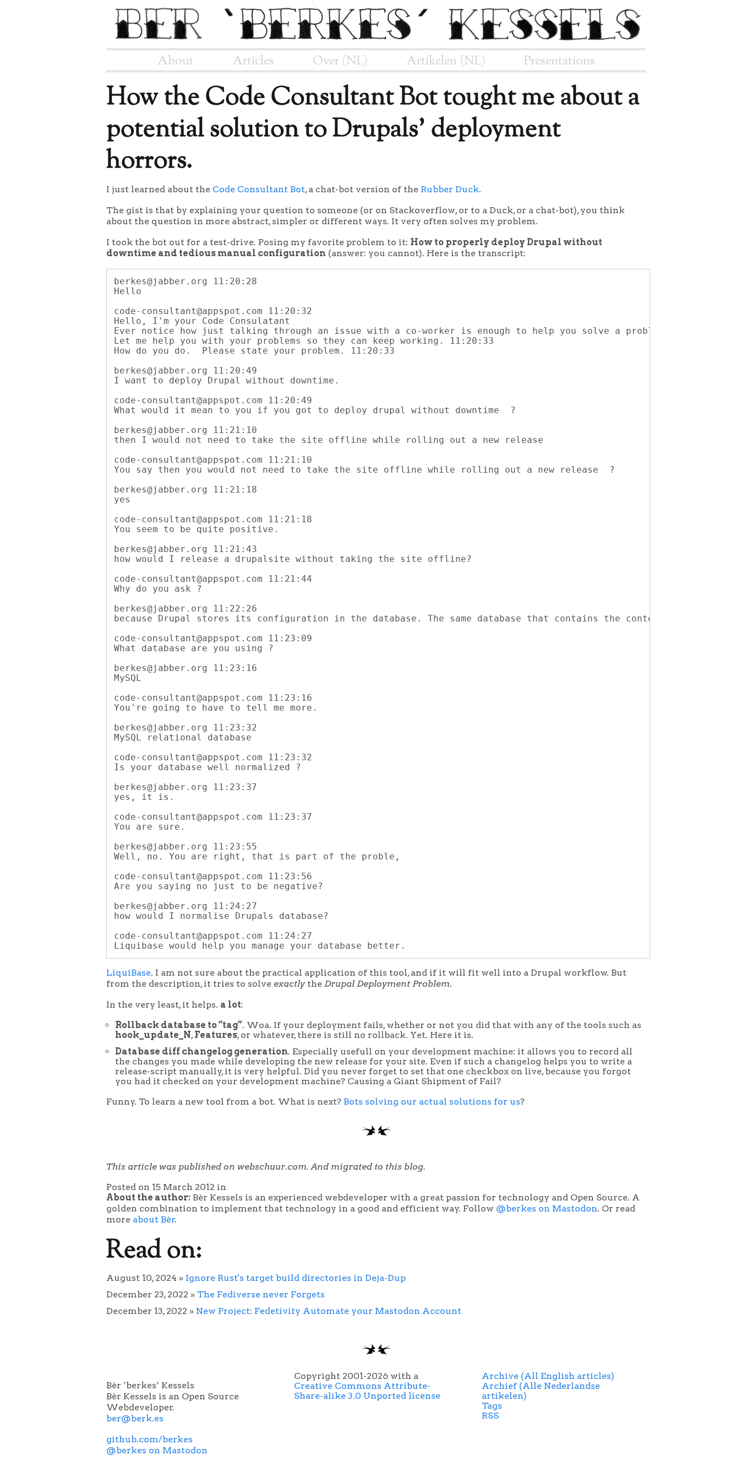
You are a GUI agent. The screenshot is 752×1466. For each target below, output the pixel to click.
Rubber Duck (450, 189)
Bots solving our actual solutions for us (432, 1101)
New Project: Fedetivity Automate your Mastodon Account (328, 1311)
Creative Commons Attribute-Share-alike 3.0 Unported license (367, 1391)
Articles (253, 61)
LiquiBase (128, 972)
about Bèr (154, 1219)
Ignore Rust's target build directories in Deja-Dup (296, 1278)
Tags (492, 1405)
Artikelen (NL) (446, 61)
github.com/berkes (149, 1439)
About (175, 61)
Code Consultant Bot (258, 189)
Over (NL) (340, 61)
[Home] (376, 43)
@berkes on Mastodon (546, 1208)
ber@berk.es (135, 1418)
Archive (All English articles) (548, 1376)
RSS (490, 1415)
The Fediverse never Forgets (261, 1294)
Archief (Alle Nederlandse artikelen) (541, 1391)
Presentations (559, 61)
